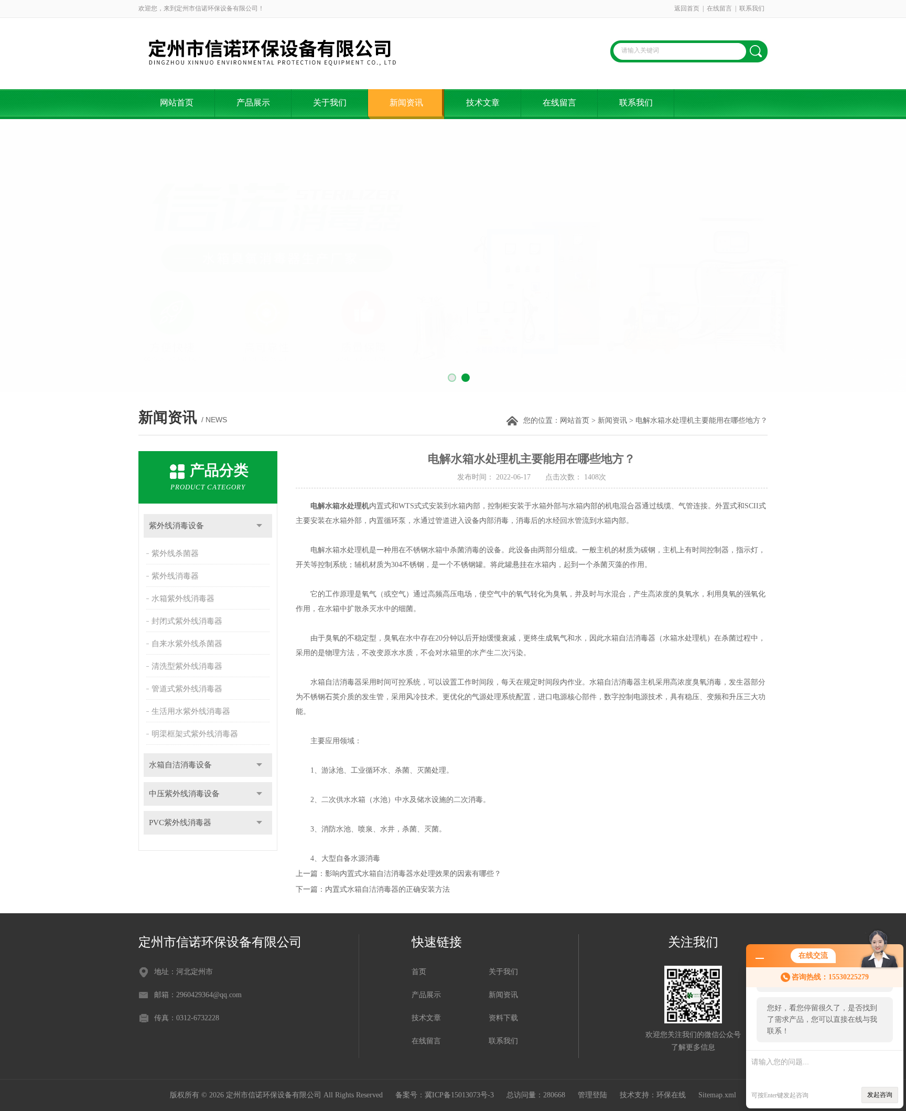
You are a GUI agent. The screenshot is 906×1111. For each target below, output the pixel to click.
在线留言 (719, 8)
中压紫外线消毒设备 (184, 793)
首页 (419, 972)
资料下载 (503, 1018)
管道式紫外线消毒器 (187, 689)
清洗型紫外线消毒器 (187, 666)
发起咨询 (879, 1094)
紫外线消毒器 (175, 576)
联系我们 (751, 8)
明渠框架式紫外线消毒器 (195, 734)
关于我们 (330, 102)
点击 (259, 526)
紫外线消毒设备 (176, 525)
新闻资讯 (406, 102)
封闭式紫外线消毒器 (187, 621)
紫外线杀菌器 (175, 553)
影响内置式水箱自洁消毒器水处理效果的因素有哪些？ (413, 874)
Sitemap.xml (717, 1095)
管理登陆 (592, 1095)
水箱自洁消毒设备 (180, 765)
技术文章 (483, 102)
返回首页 (686, 8)
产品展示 (253, 102)
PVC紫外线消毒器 (180, 822)
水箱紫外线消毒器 (183, 598)
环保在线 (671, 1095)
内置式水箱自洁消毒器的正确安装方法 (387, 889)
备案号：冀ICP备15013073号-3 (444, 1095)
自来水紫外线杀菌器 (187, 643)
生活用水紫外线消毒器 (191, 711)
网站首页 (176, 102)
